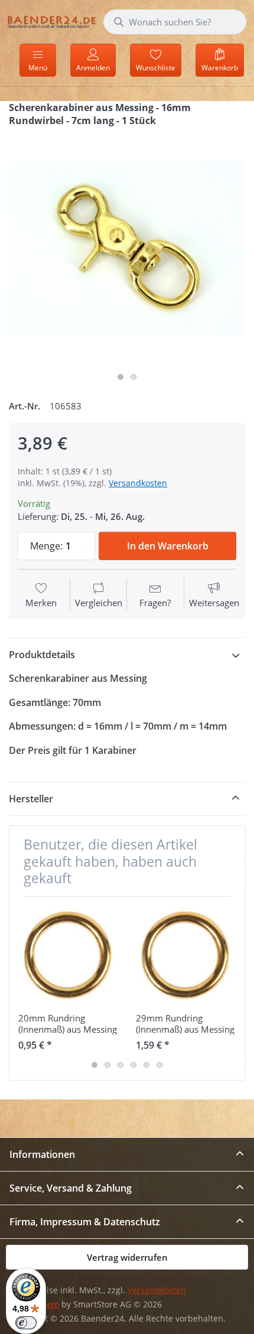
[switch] (26, 1322)
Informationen (42, 1154)
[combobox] (174, 21)
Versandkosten (138, 483)
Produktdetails (42, 654)
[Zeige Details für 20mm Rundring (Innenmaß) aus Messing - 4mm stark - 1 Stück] (68, 955)
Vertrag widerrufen (127, 1257)
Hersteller (31, 798)
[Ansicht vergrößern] (127, 249)
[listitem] (127, 249)
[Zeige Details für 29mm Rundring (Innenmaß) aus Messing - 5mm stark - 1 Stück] (185, 955)
